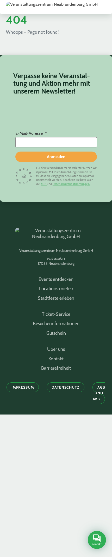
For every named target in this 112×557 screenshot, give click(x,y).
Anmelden (56, 156)
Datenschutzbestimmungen (71, 184)
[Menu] (102, 7)
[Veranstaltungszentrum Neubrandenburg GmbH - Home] (56, 236)
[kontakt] (97, 540)
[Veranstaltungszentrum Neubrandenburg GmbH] (52, 7)
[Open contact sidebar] (96, 540)
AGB (44, 184)
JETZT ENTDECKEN (56, 520)
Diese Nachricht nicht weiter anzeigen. (56, 551)
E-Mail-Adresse (29, 133)
